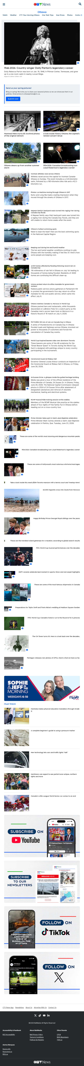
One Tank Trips (47, 15)
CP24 (59, 1034)
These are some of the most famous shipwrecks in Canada (57, 585)
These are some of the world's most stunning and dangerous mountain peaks (50, 436)
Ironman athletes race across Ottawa (45, 174)
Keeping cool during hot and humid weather (48, 247)
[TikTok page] (39, 1015)
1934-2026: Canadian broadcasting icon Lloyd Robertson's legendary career (60, 166)
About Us (29, 1007)
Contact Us (52, 1007)
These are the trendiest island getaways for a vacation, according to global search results (45, 541)
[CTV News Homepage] (42, 4)
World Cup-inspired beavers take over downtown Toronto (53, 340)
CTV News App (8, 1007)
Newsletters (19, 1007)
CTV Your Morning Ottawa (29, 15)
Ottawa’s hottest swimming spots (44, 229)
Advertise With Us (40, 1007)
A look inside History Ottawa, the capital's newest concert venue (61, 135)
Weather (13, 15)
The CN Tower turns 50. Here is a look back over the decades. (56, 636)
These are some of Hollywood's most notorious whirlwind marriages (53, 464)
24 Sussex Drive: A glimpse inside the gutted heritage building (55, 377)
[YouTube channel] (44, 1015)
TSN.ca (59, 1040)
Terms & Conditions (37, 1037)
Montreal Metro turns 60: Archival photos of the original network (22, 135)
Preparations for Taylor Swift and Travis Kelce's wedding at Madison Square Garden (47, 607)
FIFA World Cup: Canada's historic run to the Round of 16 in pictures (54, 618)
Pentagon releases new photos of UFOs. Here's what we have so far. (53, 658)
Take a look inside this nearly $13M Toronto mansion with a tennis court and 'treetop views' (45, 482)
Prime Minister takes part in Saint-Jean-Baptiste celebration (54, 418)
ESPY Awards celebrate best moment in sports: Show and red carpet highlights (49, 572)
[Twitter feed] (35, 1015)
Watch (5, 15)
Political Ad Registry (37, 1040)
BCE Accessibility (9, 1034)
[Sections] (4, 4)
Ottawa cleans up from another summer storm (21, 166)
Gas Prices (60, 15)
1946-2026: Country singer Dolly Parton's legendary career (38, 68)
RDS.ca (5, 1054)
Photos (70, 15)
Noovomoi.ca (7, 1052)
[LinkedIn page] (48, 1015)
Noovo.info (6, 1049)
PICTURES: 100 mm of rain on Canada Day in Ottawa (51, 322)
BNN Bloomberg (62, 1037)
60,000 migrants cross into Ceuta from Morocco (61, 490)
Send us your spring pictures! (18, 88)
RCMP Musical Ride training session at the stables (50, 400)
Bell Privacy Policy (36, 1034)
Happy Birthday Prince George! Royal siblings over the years (56, 518)
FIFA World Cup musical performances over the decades (58, 548)
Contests (78, 15)
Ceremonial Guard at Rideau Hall (44, 359)
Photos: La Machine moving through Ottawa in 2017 (50, 192)
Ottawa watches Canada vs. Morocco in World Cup (50, 304)
